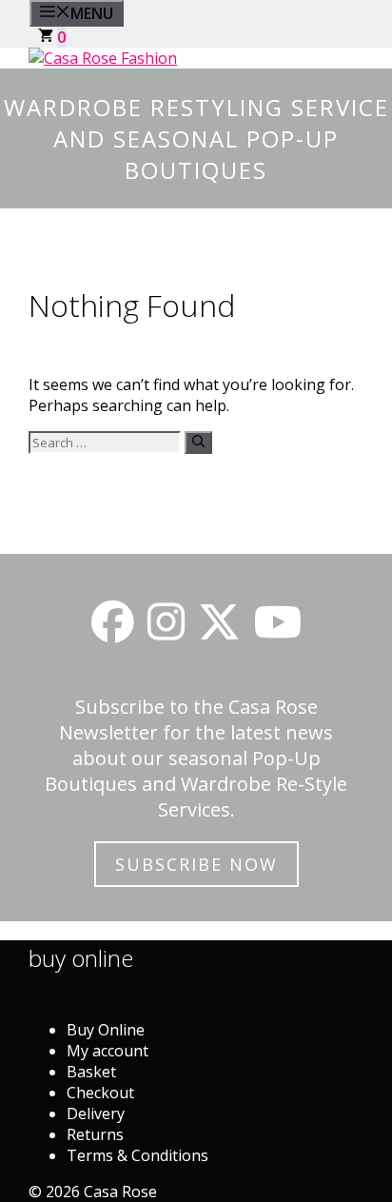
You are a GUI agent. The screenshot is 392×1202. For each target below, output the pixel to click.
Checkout (100, 1092)
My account (107, 1050)
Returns (95, 1134)
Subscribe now (196, 864)
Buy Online (106, 1029)
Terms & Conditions (137, 1155)
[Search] (198, 442)
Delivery (96, 1113)
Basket (91, 1071)
